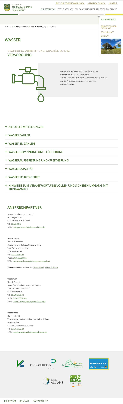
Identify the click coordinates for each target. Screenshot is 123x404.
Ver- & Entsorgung (38, 26)
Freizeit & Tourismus (106, 9)
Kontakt (113, 3)
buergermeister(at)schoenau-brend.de (29, 227)
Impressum (10, 401)
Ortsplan (105, 36)
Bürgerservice (48, 9)
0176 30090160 (20, 258)
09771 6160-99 (51, 267)
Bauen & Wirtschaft (85, 9)
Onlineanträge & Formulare (108, 27)
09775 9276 (16, 224)
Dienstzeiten (38, 267)
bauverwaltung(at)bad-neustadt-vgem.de (30, 332)
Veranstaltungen (96, 3)
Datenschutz (40, 401)
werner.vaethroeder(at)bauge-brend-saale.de (31, 261)
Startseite (8, 26)
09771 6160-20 (17, 329)
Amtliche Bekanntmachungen (70, 3)
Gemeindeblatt (107, 32)
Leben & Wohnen (65, 9)
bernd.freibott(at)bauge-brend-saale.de (29, 301)
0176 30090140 (20, 298)
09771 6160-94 (17, 254)
